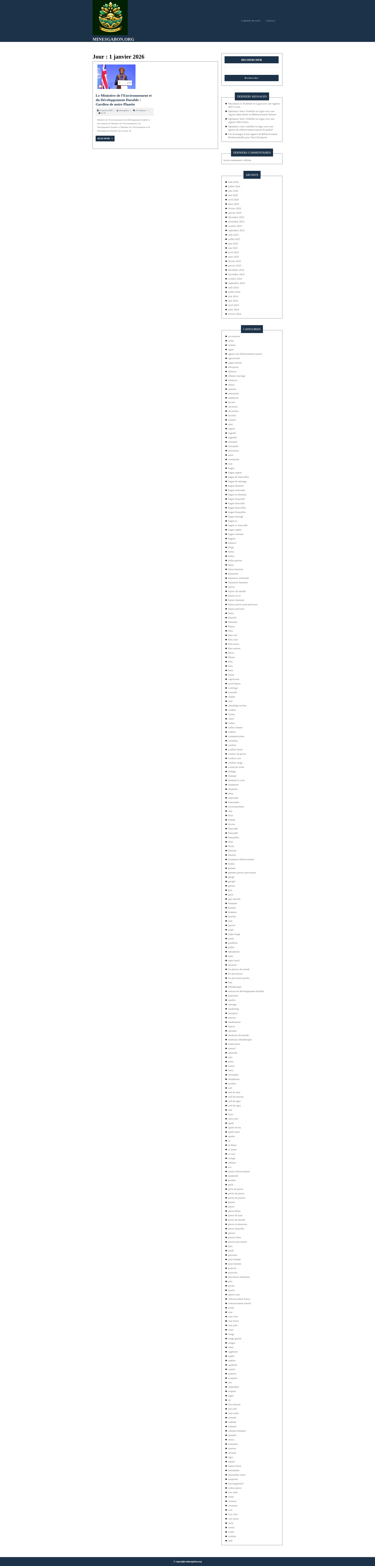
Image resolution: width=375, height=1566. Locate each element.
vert (230, 1510)
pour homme (234, 1263)
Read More (106, 139)
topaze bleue (234, 1466)
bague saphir (235, 529)
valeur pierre (235, 1488)
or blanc (232, 1145)
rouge (231, 1334)
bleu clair (233, 639)
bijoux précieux (236, 608)
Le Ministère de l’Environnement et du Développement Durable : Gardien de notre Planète (124, 99)
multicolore (234, 1044)
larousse (232, 965)
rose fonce (233, 1321)
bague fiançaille (236, 499)
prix (230, 1281)
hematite (232, 903)
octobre (232, 1083)
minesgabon (124, 110)
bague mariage (235, 516)
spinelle (232, 1435)
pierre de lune (235, 1215)
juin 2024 (233, 296)
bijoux (231, 586)
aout (230, 424)
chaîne (231, 696)
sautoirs (232, 1373)
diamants (233, 789)
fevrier (231, 824)
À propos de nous (251, 21)
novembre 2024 (236, 274)
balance (232, 543)
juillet (231, 947)
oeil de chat (234, 1092)
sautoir (231, 1369)
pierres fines (234, 1237)
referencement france (239, 1299)
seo (230, 1382)
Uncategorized (235, 1483)
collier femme (235, 727)
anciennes (233, 411)
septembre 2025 (236, 230)
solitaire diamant (237, 1430)
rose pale (233, 1325)
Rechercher (251, 59)
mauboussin (234, 1022)
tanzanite (233, 1444)
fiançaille (233, 833)
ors (229, 1167)
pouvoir (232, 1268)
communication (236, 736)
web (230, 1540)
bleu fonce (233, 644)
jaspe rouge (234, 934)
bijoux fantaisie (236, 600)
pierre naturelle (236, 1228)
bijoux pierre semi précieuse (243, 604)
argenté (232, 433)
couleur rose (234, 758)
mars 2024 (233, 309)
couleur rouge (235, 762)
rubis (230, 1347)
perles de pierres (236, 1197)
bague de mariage (237, 481)
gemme (232, 868)
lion (230, 982)
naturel (232, 1048)
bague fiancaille (236, 503)
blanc (231, 613)
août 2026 (233, 182)
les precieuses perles (239, 978)
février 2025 (234, 261)
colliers (232, 732)
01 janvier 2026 (106, 110)
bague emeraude (236, 490)
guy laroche (234, 899)
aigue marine (235, 362)
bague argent (235, 472)
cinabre (232, 710)
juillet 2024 (234, 292)
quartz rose (234, 1294)
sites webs (233, 1413)
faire (230, 815)
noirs (230, 1070)
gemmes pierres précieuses (242, 872)
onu (230, 1110)
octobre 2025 (235, 226)
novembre (233, 1074)
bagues (232, 538)
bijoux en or (234, 595)
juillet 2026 (234, 186)
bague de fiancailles (238, 477)
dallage (232, 771)
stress (231, 1439)
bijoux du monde (237, 591)
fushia (231, 863)
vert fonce (233, 1518)
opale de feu (234, 1127)
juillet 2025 (234, 239)
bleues (231, 657)
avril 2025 (233, 252)
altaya (231, 384)
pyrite (231, 1285)
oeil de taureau (236, 1096)
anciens (232, 415)
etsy (230, 811)
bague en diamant (237, 494)
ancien (231, 402)
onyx (230, 1114)
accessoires (234, 336)
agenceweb (234, 358)
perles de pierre (236, 1193)
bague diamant (235, 485)
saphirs (232, 1360)
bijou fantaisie (235, 569)
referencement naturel (239, 1303)
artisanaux (233, 450)
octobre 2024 (235, 278)
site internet (234, 1404)
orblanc (232, 1162)
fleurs (231, 846)
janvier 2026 (234, 212)
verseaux (233, 1505)
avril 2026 (233, 199)
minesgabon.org (113, 39)
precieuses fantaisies (239, 1277)
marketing (233, 1008)
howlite (232, 916)
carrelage (233, 688)
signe (231, 1395)
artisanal (232, 441)
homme (232, 907)
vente (231, 1496)
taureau (232, 1448)
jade (230, 921)
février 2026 (234, 208)
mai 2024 (233, 300)
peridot (232, 1180)
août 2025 (233, 234)
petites (231, 1202)
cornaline (233, 740)
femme (231, 819)
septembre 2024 (236, 283)
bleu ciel (232, 635)
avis (230, 463)
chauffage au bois (237, 705)
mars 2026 (233, 204)
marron (232, 1017)
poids (231, 1250)
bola (230, 666)
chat (230, 701)
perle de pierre (235, 1189)
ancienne (233, 406)
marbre (232, 1000)
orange (231, 1158)
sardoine (232, 1365)
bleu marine (234, 648)
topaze (231, 1461)
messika (232, 1030)
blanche (232, 617)
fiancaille (233, 828)
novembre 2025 (236, 221)
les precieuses (235, 973)
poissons (232, 1255)
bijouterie (233, 573)
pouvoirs (232, 1272)
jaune (231, 938)
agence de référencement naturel (245, 354)
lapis (230, 956)
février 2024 (234, 314)
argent (231, 428)
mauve (231, 1026)
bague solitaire (236, 534)
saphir (231, 1356)
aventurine (233, 459)
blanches (232, 622)
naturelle (232, 1052)
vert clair (233, 1514)
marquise (233, 1013)
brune (231, 674)
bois (230, 661)
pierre (231, 1206)
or (229, 1140)
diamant (232, 776)
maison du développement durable (246, 991)
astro (230, 455)
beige (231, 547)
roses (231, 1329)
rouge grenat (234, 1338)
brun (230, 670)
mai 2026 (233, 195)
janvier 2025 (234, 265)
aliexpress (233, 367)
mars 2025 (233, 256)
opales (231, 1136)
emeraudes (233, 802)
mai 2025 (233, 248)
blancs (231, 626)
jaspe (231, 929)
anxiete (232, 419)
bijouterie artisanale (238, 578)
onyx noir (233, 1118)
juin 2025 (233, 243)
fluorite (232, 855)
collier (231, 723)
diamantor (233, 784)
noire (231, 1061)
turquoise (233, 1479)
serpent (232, 1391)
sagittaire (233, 1351)
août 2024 (233, 287)
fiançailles (233, 837)
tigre (230, 1457)
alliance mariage (236, 376)
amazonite (233, 393)
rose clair (233, 1316)
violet (231, 1532)
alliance (232, 371)
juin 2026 (233, 190)
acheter (232, 345)
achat (231, 340)
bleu (230, 630)
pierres (231, 1233)
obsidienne (234, 1079)
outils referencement (239, 1171)
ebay (230, 793)
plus (230, 1246)
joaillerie (233, 943)
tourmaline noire (237, 1474)
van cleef (233, 1492)
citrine (231, 714)
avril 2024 (233, 305)
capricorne (233, 679)
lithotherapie (235, 986)
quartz (231, 1290)
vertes (231, 1527)
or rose (231, 1154)
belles (231, 556)
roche (231, 1307)
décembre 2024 (236, 270)
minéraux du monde (238, 1035)
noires (231, 1066)
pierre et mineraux (237, 1224)
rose (230, 1312)
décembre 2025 (236, 217)
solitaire (232, 1426)
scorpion (232, 1378)
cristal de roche (236, 767)
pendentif (233, 1175)
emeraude (233, 797)
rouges (231, 1343)
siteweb (232, 1417)
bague (231, 468)
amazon (232, 389)
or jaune (232, 1149)
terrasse (232, 1452)
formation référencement (241, 859)
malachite (233, 995)
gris (230, 890)
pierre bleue (234, 1211)
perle (230, 1184)
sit (229, 1400)
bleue (231, 652)
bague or (232, 521)
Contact (271, 21)
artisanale (233, 446)
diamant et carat (236, 780)
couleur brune (235, 749)
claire (231, 718)
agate (231, 349)
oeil (230, 1088)
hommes (232, 912)
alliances (232, 380)
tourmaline (234, 1470)
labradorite (234, 951)
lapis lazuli (234, 960)
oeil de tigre (234, 1101)
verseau (232, 1501)
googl (231, 877)
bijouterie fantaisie (238, 582)
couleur (232, 745)
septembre (233, 1386)
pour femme (234, 1259)
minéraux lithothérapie (240, 1039)
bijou (231, 565)
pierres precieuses (237, 1241)
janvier (232, 925)
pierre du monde (236, 1219)
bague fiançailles (237, 512)
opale (231, 1123)
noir (230, 1057)
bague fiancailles (237, 507)
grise (230, 894)
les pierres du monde (239, 969)
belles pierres (235, 560)
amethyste (233, 397)
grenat (231, 885)
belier (231, 551)
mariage (232, 1004)
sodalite (232, 1422)
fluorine (232, 850)
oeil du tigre (234, 1105)
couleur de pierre (237, 754)
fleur (230, 841)
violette (232, 1536)
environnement (236, 806)
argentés (232, 437)
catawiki (232, 692)
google (231, 881)
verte (230, 1523)
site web (232, 1408)
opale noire (234, 1132)
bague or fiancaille (238, 525)
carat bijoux (234, 683)
